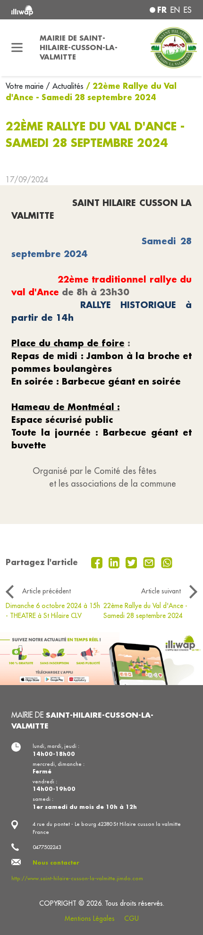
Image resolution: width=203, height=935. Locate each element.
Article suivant (161, 591)
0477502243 (47, 847)
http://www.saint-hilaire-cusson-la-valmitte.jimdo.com (77, 878)
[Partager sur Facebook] (98, 561)
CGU (131, 918)
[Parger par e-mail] (150, 561)
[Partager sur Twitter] (132, 561)
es (188, 10)
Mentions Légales (90, 918)
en (175, 10)
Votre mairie (26, 86)
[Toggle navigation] (17, 48)
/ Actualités (65, 86)
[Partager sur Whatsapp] (167, 561)
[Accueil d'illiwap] (45, 9)
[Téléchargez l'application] (101, 657)
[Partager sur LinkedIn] (115, 561)
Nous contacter (56, 862)
